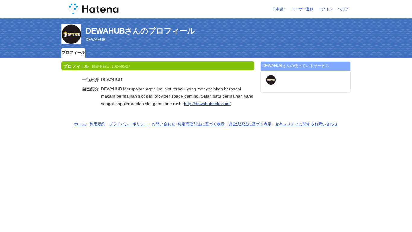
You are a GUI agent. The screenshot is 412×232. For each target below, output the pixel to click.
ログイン (325, 9)
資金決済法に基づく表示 (249, 124)
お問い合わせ (163, 124)
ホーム (80, 124)
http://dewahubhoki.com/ (207, 103)
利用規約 (97, 124)
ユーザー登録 (302, 9)
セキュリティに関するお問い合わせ (306, 124)
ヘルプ (343, 9)
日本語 (277, 9)
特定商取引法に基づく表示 (201, 124)
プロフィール (73, 52)
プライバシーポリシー (128, 124)
